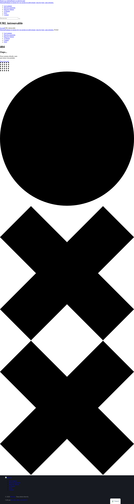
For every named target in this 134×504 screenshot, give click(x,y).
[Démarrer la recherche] (19, 18)
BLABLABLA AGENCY (19, 500)
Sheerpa (12, 497)
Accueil (2, 28)
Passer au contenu (5, 1)
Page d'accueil (4, 61)
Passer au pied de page (18, 1)
